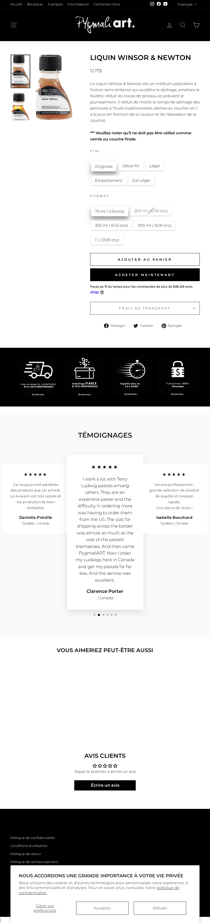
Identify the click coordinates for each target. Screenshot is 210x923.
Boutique (35, 4)
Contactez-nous (107, 4)
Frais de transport (145, 308)
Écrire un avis (105, 785)
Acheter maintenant (145, 275)
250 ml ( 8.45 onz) (111, 225)
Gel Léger (141, 180)
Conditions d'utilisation (29, 846)
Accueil (16, 4)
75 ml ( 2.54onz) (109, 211)
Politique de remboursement (34, 862)
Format (99, 196)
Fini (95, 151)
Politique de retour (25, 854)
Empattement (108, 180)
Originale (104, 166)
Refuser (160, 908)
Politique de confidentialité (32, 838)
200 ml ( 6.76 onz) (151, 210)
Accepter (102, 908)
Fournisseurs (78, 4)
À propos (55, 4)
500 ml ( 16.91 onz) (155, 225)
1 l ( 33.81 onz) (107, 239)
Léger (154, 165)
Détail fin (131, 165)
